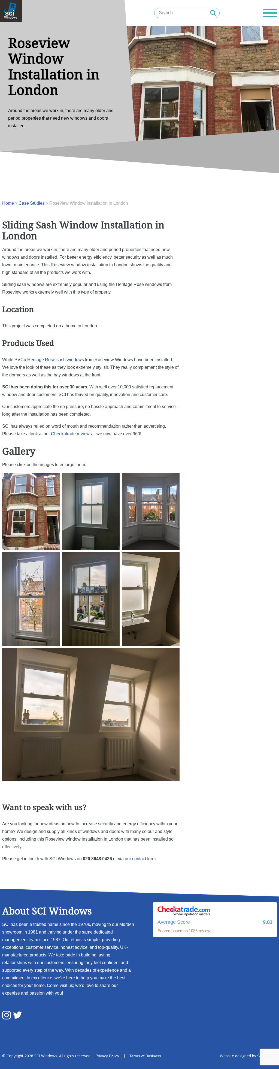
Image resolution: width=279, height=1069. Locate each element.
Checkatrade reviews (71, 433)
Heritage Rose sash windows (55, 359)
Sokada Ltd (267, 1056)
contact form (144, 858)
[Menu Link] (270, 13)
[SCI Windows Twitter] (17, 1015)
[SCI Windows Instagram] (6, 1015)
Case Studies (32, 203)
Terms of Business (145, 1056)
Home (8, 203)
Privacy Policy (107, 1056)
